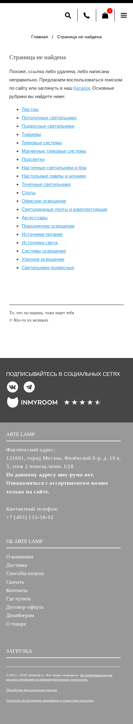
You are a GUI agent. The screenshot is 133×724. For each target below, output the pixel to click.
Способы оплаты (25, 573)
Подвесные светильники (48, 126)
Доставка (16, 565)
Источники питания (42, 234)
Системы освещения (44, 250)
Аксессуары (35, 217)
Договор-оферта (25, 607)
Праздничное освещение (48, 225)
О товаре (16, 624)
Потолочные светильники (49, 117)
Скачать (15, 582)
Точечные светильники (46, 184)
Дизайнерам (20, 615)
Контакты (17, 590)
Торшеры (31, 134)
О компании (19, 557)
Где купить (18, 599)
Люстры (30, 109)
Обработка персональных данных (31, 690)
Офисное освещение (44, 201)
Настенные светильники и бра (54, 167)
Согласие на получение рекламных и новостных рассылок (49, 700)
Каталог (82, 88)
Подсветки (33, 159)
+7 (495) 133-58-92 (30, 517)
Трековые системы (42, 142)
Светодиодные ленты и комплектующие (64, 209)
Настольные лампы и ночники (54, 176)
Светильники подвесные (48, 267)
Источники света (40, 242)
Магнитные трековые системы (54, 151)
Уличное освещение (43, 259)
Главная (39, 36)
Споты (29, 192)
